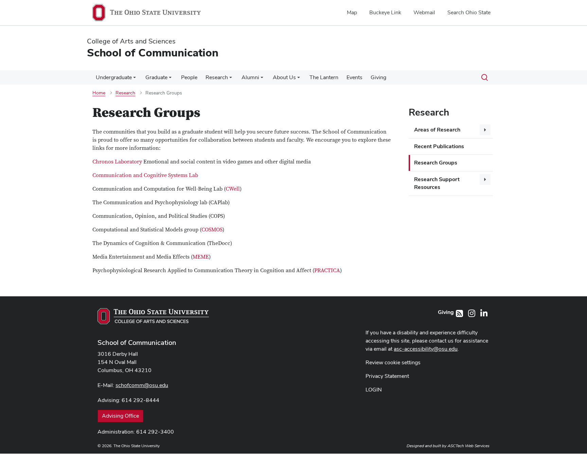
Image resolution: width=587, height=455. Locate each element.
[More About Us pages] (298, 79)
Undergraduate (114, 77)
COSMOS (212, 229)
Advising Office (120, 415)
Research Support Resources (437, 183)
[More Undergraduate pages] (134, 79)
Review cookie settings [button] (393, 362)
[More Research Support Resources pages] (485, 179)
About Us (284, 77)
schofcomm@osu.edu (141, 385)
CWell (233, 189)
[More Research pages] (230, 79)
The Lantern (323, 77)
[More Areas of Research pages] (485, 129)
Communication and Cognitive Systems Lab (145, 175)
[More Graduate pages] (170, 79)
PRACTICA (327, 270)
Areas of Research (437, 129)
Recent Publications (439, 146)
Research (217, 77)
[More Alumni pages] (262, 79)
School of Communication (136, 342)
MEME (201, 256)
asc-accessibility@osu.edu (426, 348)
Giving (378, 77)
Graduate (156, 77)
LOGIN (374, 389)
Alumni (250, 77)
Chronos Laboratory (117, 161)
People (189, 77)
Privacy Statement (387, 376)
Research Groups (435, 162)
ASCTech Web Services (468, 446)
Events (354, 77)
